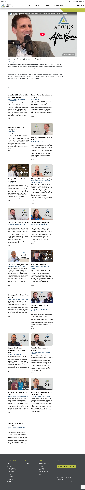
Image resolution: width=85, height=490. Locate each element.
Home (24, 5)
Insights (11, 477)
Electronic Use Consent (45, 465)
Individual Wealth (13, 468)
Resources (70, 5)
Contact (80, 5)
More (9, 118)
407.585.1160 (30, 463)
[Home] (7, 5)
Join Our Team (57, 5)
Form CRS (41, 468)
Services (39, 5)
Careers (9, 474)
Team (47, 5)
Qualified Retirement (14, 469)
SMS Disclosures (43, 471)
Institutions (11, 471)
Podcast (11, 479)
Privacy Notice (42, 469)
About (30, 5)
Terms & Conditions (44, 463)
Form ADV (41, 466)
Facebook (25, 468)
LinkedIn (31, 468)
